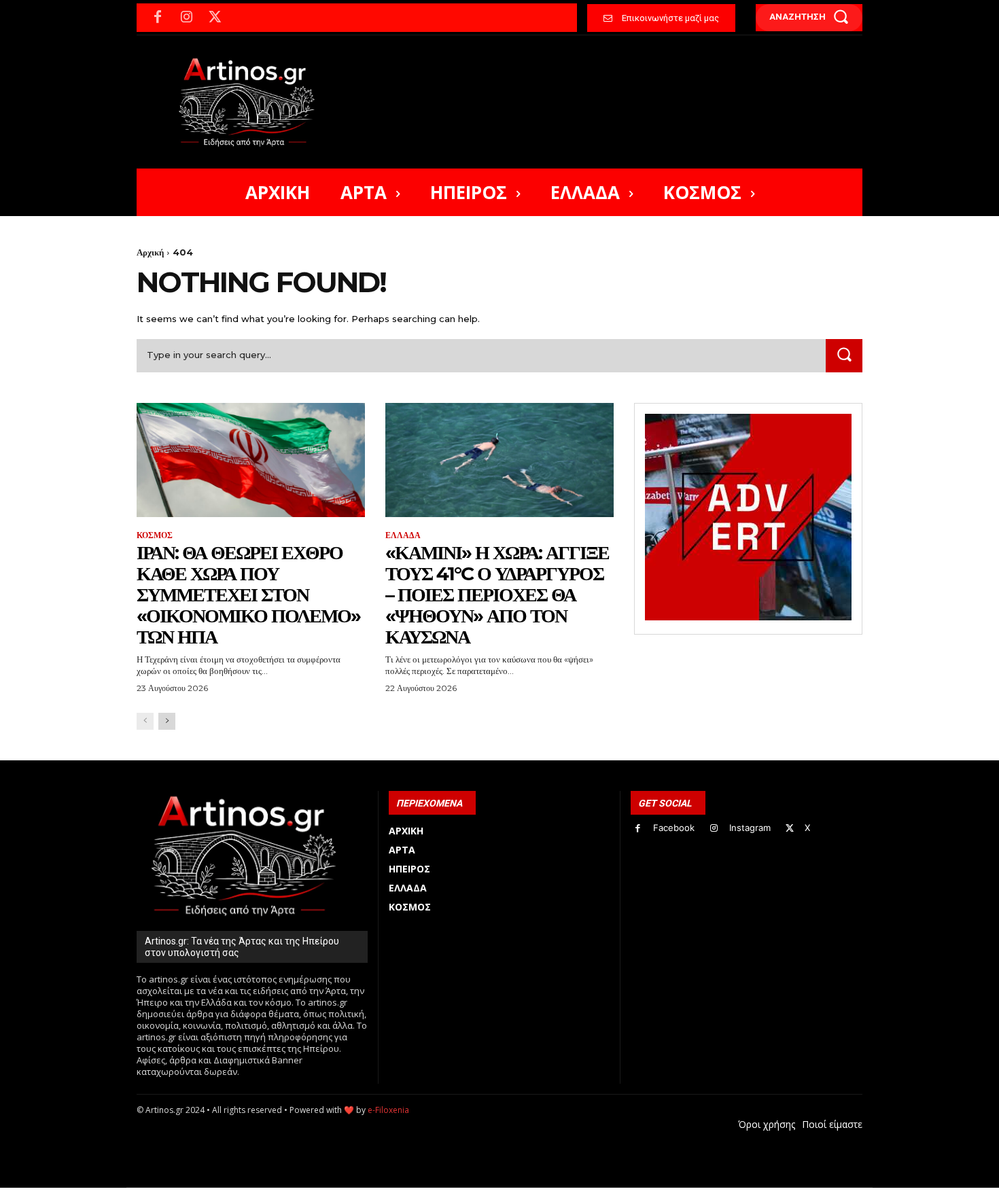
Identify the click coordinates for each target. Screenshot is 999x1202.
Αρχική (150, 252)
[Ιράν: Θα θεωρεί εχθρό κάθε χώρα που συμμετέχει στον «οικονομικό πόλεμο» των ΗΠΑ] (251, 460)
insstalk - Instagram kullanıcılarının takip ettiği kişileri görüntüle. (464, 1195)
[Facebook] (158, 18)
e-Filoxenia (388, 1110)
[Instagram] (186, 18)
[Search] (844, 355)
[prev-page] (145, 721)
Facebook (674, 827)
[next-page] (166, 721)
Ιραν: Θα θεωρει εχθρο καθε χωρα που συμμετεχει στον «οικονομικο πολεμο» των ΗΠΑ (248, 594)
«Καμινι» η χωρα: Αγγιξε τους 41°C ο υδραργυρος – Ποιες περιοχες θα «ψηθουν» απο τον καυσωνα (497, 594)
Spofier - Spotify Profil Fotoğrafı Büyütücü (229, 1195)
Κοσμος (155, 535)
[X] (215, 18)
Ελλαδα (403, 535)
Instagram (750, 827)
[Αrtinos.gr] (253, 102)
